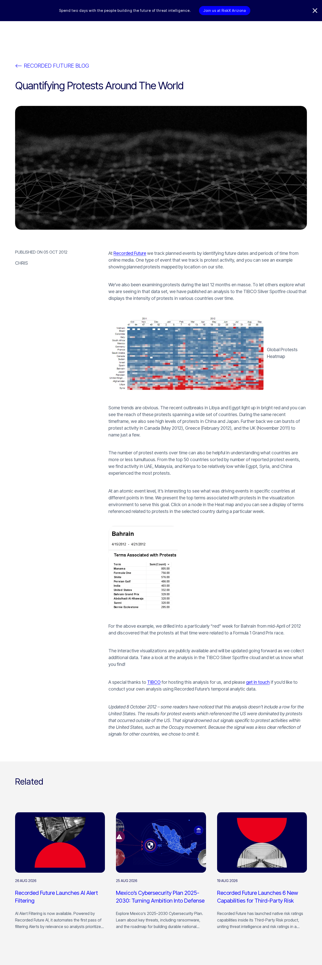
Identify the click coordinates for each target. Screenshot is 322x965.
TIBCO (153, 682)
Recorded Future (129, 253)
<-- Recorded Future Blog (52, 65)
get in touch (258, 682)
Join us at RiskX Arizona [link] (224, 10)
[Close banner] (315, 11)
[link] (60, 873)
